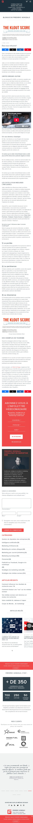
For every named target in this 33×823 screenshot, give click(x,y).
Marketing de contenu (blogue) (12, 549)
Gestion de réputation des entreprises (14, 539)
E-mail (19, 515)
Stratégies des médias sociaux (12, 573)
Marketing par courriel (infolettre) (13, 552)
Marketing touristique (9, 556)
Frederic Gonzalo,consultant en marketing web (16, 453)
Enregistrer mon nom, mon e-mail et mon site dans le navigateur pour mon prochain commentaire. (17, 522)
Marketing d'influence (9, 546)
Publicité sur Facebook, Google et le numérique (14, 563)
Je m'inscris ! (16, 668)
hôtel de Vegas (16, 367)
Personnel (5, 559)
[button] (26, 1)
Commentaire (6, 509)
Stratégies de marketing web (11, 570)
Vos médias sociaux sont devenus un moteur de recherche (14, 596)
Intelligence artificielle (9, 542)
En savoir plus (16, 441)
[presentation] (29, 620)
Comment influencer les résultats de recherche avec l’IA (14, 585)
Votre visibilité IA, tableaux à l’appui (14, 600)
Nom (3, 515)
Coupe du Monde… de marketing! (13, 603)
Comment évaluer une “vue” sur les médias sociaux (16, 590)
